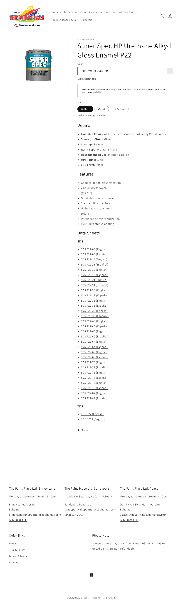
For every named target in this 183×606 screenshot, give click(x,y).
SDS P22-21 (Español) (94, 285)
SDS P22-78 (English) (94, 383)
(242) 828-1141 (18, 520)
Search (13, 543)
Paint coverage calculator (93, 115)
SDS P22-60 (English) (94, 331)
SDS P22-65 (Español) (94, 357)
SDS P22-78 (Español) (94, 388)
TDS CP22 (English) (93, 419)
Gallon (85, 109)
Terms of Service (18, 556)
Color (80, 63)
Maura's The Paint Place (85, 598)
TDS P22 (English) (92, 414)
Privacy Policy (16, 549)
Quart (101, 109)
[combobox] (125, 71)
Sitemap (13, 562)
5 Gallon (119, 109)
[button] (64, 12)
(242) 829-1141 (129, 520)
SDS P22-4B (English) (94, 321)
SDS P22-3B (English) (94, 311)
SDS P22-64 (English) (94, 342)
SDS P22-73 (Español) (94, 367)
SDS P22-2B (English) (94, 290)
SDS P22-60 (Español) (94, 336)
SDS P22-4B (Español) (95, 326)
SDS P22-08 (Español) (94, 254)
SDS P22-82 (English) (94, 393)
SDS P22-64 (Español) (94, 347)
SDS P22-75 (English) (94, 372)
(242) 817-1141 (74, 515)
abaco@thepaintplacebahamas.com (143, 515)
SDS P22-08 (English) (94, 249)
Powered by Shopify (107, 598)
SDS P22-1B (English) (94, 270)
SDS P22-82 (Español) (94, 398)
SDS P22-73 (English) (94, 362)
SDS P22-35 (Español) (94, 305)
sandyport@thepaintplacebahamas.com (90, 509)
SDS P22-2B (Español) (95, 295)
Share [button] (84, 430)
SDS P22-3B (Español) (95, 316)
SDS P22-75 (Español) (94, 378)
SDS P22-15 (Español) (94, 264)
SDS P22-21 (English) (94, 280)
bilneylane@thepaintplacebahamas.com (35, 515)
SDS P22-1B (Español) (94, 275)
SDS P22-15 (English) (94, 259)
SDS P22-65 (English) (94, 352)
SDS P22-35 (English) (94, 300)
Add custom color (87, 78)
